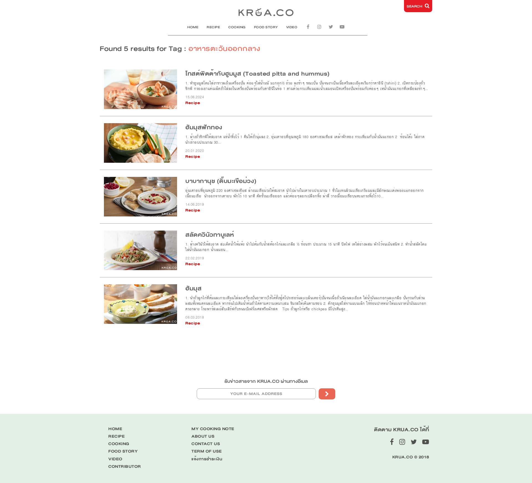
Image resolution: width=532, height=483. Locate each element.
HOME (192, 27)
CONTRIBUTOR (124, 466)
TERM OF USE (206, 451)
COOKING (237, 27)
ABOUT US (202, 436)
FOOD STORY (266, 27)
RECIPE (213, 27)
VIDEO (292, 27)
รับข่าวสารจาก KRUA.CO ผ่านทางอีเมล (266, 381)
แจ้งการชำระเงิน (206, 459)
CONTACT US (205, 443)
